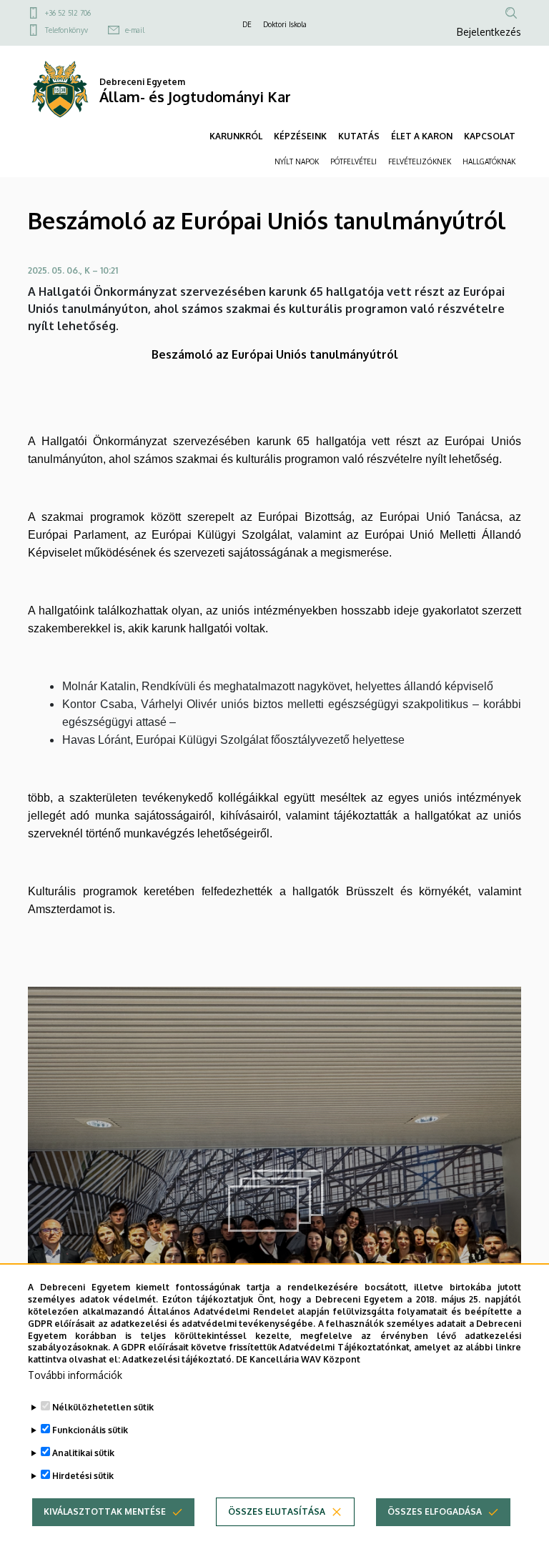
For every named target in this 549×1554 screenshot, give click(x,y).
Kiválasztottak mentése (105, 1511)
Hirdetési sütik (83, 1475)
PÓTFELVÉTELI (353, 161)
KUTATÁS (359, 136)
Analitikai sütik (83, 1453)
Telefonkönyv (66, 30)
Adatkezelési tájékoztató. (178, 1359)
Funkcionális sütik (90, 1430)
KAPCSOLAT (489, 136)
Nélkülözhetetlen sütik (103, 1407)
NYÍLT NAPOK (296, 161)
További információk (75, 1375)
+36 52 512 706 (68, 13)
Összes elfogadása (434, 1511)
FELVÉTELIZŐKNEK (419, 161)
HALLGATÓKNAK (489, 161)
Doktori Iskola (285, 24)
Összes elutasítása (276, 1511)
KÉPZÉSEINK (300, 136)
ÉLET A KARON (421, 136)
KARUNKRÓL (235, 136)
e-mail (134, 30)
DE (247, 24)
